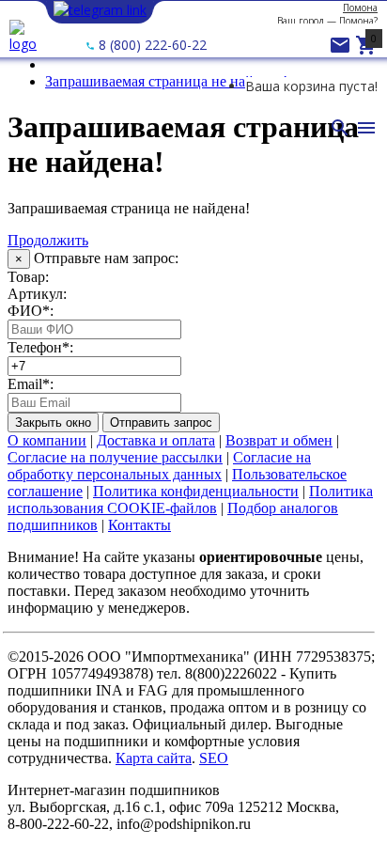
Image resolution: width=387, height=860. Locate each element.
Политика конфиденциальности (196, 491)
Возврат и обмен (279, 440)
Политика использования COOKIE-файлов (190, 499)
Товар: (28, 277)
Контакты (139, 525)
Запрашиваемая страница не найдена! (166, 81)
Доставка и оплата (156, 440)
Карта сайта (154, 758)
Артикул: (37, 294)
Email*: (31, 384)
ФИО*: (31, 311)
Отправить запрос (161, 422)
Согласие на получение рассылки (115, 457)
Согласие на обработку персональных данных (159, 465)
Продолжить (48, 240)
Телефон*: (40, 347)
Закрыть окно (53, 422)
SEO (213, 758)
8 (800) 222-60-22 (151, 45)
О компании (47, 440)
